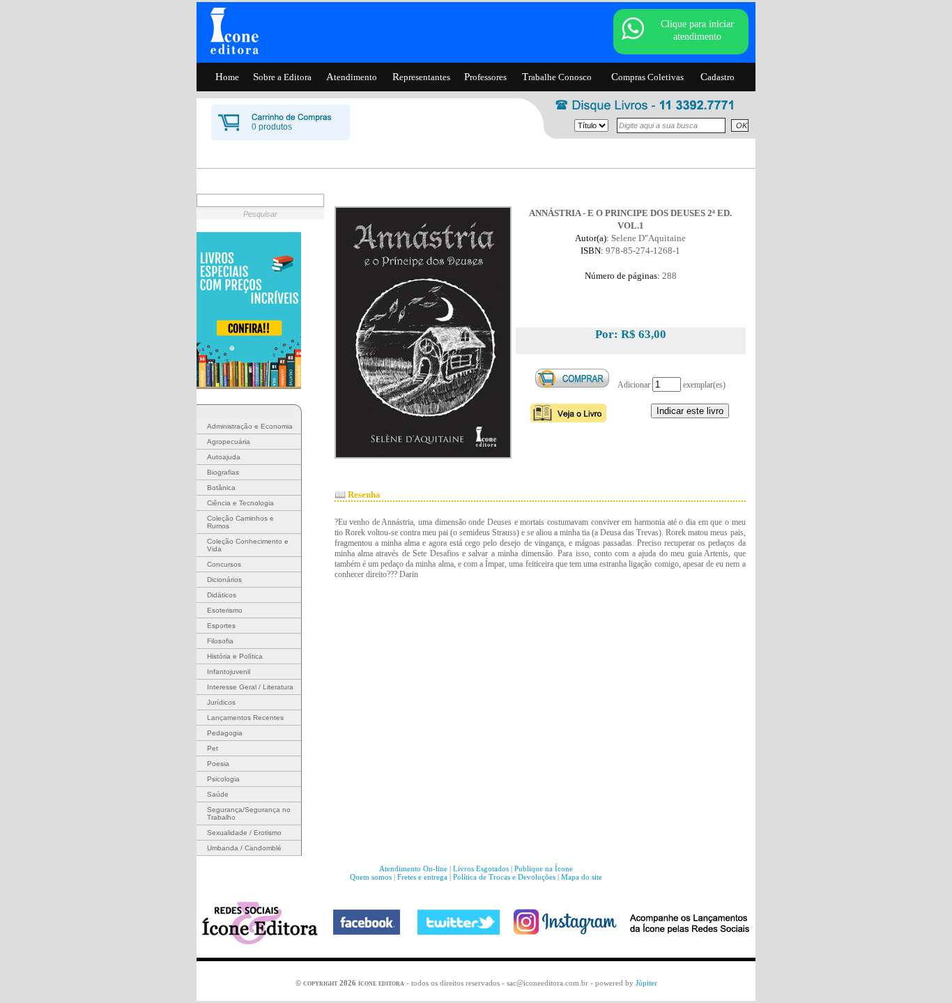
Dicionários (224, 579)
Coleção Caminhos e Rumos (240, 522)
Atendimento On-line (413, 868)
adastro (717, 76)
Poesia (218, 763)
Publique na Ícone (543, 868)
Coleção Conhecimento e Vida (248, 545)
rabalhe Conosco (557, 76)
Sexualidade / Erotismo (244, 832)
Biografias (223, 472)
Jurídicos (221, 702)
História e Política (235, 656)
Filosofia (220, 641)
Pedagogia (225, 733)
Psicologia (223, 779)
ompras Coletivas (647, 76)
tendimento (351, 76)
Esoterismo (225, 610)
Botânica (221, 487)
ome (227, 76)
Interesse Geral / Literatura (250, 687)
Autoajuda (223, 457)
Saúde (218, 794)
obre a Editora (282, 76)
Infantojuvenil (228, 671)
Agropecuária (228, 441)
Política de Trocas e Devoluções (504, 877)
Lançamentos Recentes (245, 717)
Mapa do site (581, 877)
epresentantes (421, 76)
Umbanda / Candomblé (244, 848)
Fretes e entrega (422, 877)
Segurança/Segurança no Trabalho (249, 813)
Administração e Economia (250, 426)
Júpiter (646, 983)
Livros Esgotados (481, 868)
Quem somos (371, 877)
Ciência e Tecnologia (240, 503)
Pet (212, 748)
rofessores (485, 76)
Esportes (221, 625)
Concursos (224, 564)
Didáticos (221, 595)
